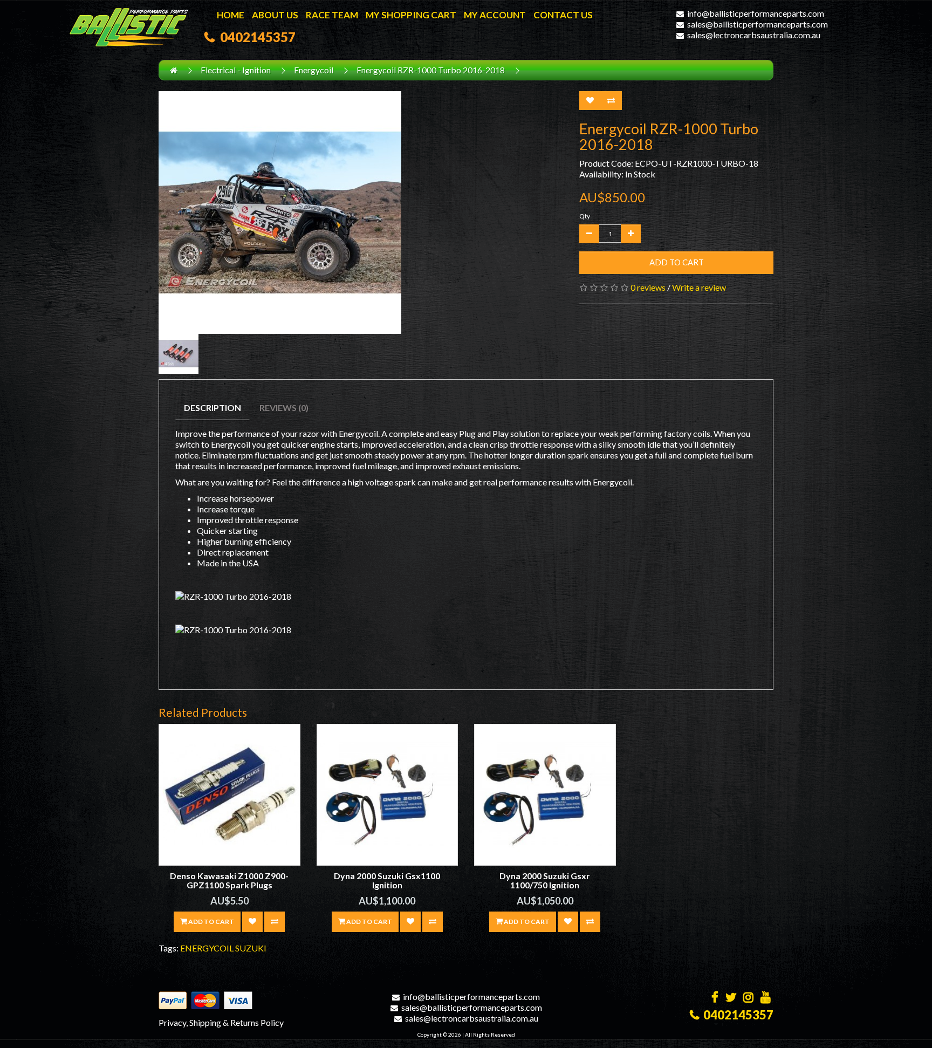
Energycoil (313, 70)
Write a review (699, 287)
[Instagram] (748, 998)
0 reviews (648, 287)
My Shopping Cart (411, 15)
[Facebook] (714, 998)
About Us (275, 15)
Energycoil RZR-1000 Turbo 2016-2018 (431, 70)
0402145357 (255, 37)
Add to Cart (676, 262)
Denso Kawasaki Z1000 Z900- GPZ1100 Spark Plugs (229, 881)
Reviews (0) (284, 407)
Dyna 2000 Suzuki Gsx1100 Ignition (387, 881)
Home (230, 15)
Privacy (172, 1022)
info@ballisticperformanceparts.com (755, 13)
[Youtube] (765, 998)
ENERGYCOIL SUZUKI (223, 948)
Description (212, 407)
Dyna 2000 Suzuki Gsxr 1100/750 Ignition (544, 881)
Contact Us (563, 15)
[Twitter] (730, 998)
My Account (495, 15)
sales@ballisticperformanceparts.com (757, 24)
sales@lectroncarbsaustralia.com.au (753, 35)
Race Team (332, 15)
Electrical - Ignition (236, 70)
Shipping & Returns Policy (236, 1022)
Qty (584, 216)
